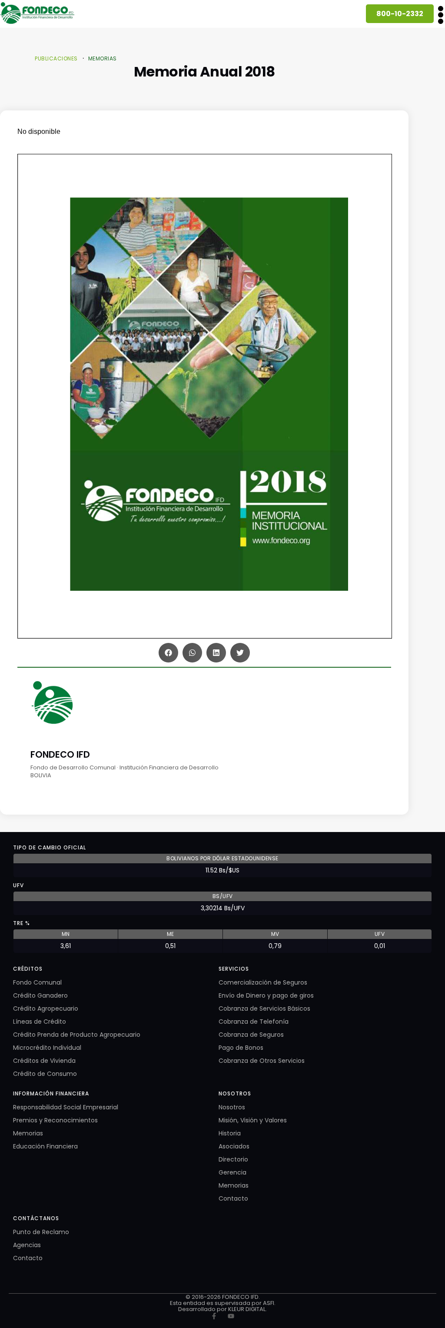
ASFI (268, 1303)
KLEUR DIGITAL (247, 1309)
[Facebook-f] (214, 1316)
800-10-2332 (399, 14)
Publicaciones (56, 58)
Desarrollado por (203, 1309)
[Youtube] (231, 1316)
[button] (440, 14)
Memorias (102, 58)
